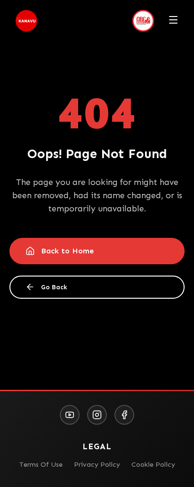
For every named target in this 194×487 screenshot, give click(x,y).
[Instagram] (97, 415)
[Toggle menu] (173, 20)
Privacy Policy (97, 464)
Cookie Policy (153, 464)
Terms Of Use (41, 464)
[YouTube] (70, 415)
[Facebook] (124, 415)
